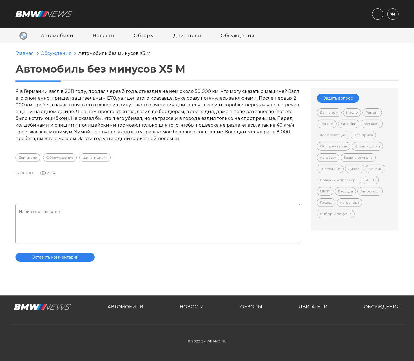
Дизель (354, 169)
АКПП (371, 180)
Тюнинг (326, 124)
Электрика (363, 135)
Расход (326, 202)
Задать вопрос (338, 98)
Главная (24, 53)
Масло (352, 112)
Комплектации (333, 135)
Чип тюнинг (330, 169)
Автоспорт (370, 191)
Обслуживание (60, 157)
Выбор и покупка (335, 214)
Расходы (345, 191)
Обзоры (144, 35)
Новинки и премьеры (339, 180)
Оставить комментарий (55, 257)
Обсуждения (238, 35)
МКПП (325, 191)
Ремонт (372, 112)
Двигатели (187, 35)
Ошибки (348, 124)
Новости (104, 35)
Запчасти (372, 124)
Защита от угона (358, 157)
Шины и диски (95, 157)
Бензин (375, 169)
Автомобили (57, 35)
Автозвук (328, 157)
